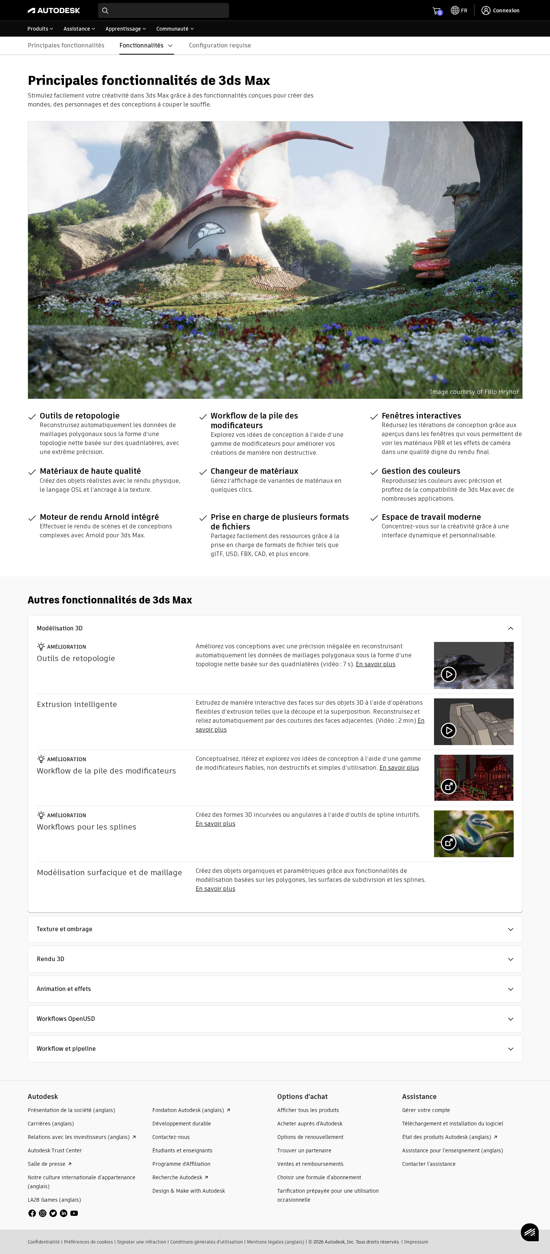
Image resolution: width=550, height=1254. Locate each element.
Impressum (416, 1242)
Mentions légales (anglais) (275, 1242)
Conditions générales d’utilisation (206, 1242)
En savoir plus (375, 664)
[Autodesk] (54, 10)
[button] (275, 628)
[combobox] (163, 10)
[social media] (53, 1213)
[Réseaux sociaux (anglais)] (53, 1213)
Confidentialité (44, 1242)
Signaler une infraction (141, 1242)
